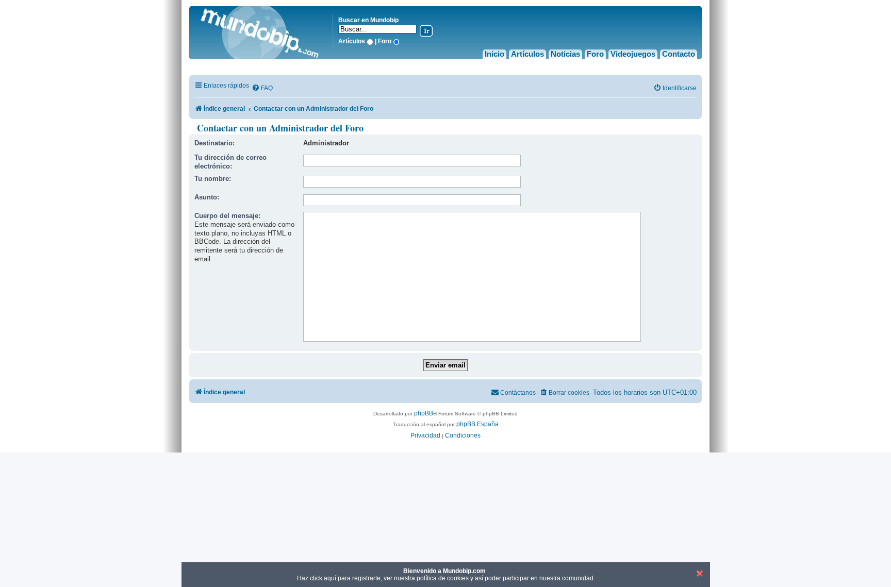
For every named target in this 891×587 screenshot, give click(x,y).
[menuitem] (262, 88)
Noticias (565, 53)
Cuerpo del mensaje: (227, 216)
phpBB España (477, 424)
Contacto (678, 53)
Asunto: (206, 197)
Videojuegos (632, 53)
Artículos (527, 53)
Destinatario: (214, 143)
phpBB (423, 413)
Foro (595, 53)
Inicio (494, 53)
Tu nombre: (212, 178)
